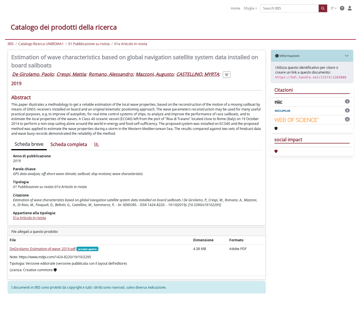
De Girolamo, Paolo (33, 74)
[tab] (97, 144)
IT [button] (332, 8)
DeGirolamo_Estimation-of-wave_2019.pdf (43, 248)
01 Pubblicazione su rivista (89, 43)
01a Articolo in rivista (130, 43)
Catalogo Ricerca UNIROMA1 (41, 43)
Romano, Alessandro (111, 74)
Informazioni (289, 55)
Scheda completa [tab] (68, 144)
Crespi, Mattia (71, 74)
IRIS (11, 43)
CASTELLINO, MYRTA (197, 74)
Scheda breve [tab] (29, 144)
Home (235, 8)
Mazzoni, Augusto (154, 74)
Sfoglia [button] (249, 8)
